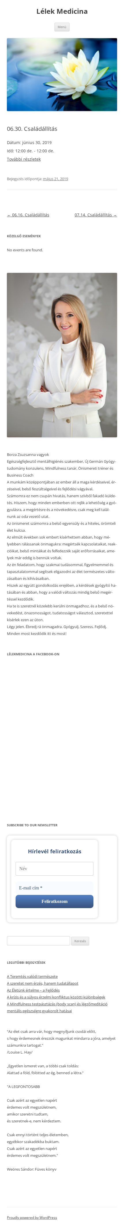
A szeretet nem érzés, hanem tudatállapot (42, 983)
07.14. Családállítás (96, 214)
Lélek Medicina (62, 11)
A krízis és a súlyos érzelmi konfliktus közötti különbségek (56, 997)
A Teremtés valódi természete (32, 976)
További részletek (24, 159)
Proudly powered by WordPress (32, 1217)
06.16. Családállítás (28, 214)
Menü (62, 27)
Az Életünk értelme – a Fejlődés (33, 990)
